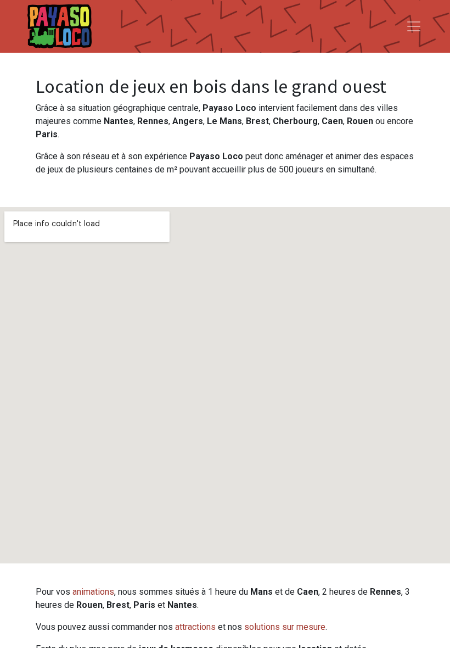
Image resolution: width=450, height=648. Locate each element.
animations (93, 591)
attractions (195, 627)
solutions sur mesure (284, 627)
